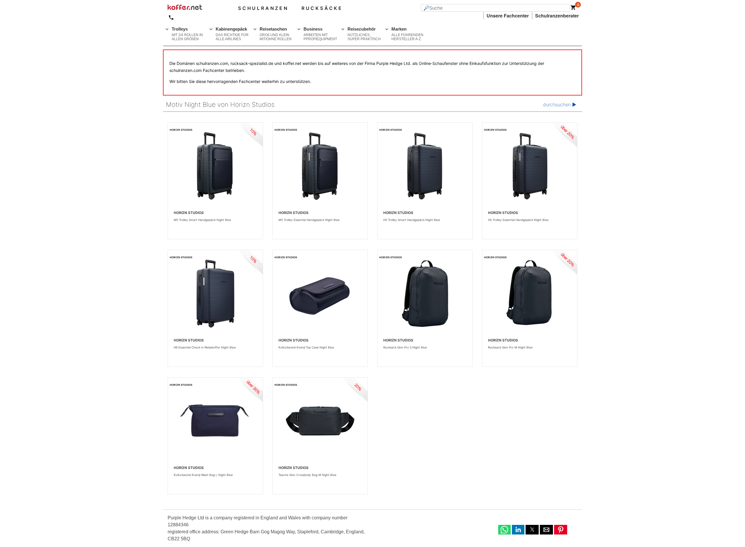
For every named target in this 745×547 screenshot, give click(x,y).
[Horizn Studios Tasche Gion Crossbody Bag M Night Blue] (320, 421)
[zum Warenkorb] (573, 9)
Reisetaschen (276, 33)
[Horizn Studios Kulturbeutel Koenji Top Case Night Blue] (320, 293)
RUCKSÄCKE (322, 8)
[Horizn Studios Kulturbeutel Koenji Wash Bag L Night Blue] (215, 421)
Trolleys (187, 33)
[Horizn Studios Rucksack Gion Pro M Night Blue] (529, 293)
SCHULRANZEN (263, 8)
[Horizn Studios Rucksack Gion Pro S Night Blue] (424, 293)
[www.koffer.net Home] (194, 8)
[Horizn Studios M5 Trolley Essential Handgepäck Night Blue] (320, 166)
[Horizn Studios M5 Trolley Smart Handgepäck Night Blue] (215, 166)
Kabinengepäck (232, 33)
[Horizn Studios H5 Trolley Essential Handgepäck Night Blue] (529, 166)
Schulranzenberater (557, 15)
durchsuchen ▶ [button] (559, 104)
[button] (504, 529)
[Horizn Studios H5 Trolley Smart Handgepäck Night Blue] (424, 166)
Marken (407, 33)
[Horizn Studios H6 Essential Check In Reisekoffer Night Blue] (215, 293)
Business (320, 33)
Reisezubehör (364, 33)
